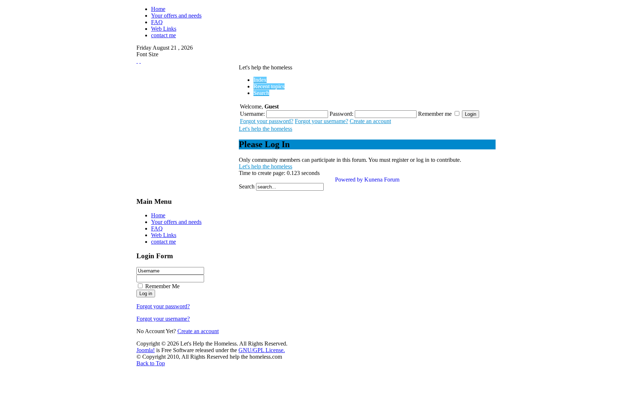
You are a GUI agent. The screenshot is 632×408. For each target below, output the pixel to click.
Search (247, 186)
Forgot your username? (321, 121)
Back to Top (150, 363)
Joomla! (145, 350)
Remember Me (162, 286)
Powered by (349, 179)
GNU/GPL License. (261, 350)
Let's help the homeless (265, 129)
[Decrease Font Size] (140, 61)
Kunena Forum (381, 179)
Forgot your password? (266, 121)
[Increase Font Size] (137, 61)
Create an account (370, 121)
